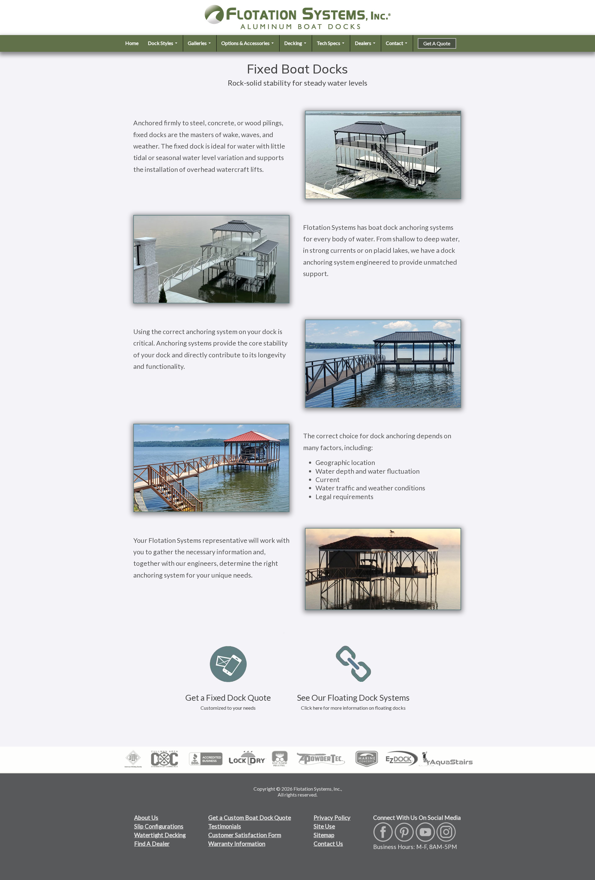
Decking (293, 43)
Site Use (324, 826)
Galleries (198, 43)
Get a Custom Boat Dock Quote (249, 817)
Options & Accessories (246, 43)
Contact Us (328, 843)
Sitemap (324, 835)
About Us (146, 817)
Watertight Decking (160, 835)
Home (132, 43)
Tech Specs (329, 43)
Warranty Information (236, 843)
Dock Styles (161, 43)
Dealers (363, 43)
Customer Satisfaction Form (244, 835)
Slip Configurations (158, 826)
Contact (395, 43)
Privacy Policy (332, 817)
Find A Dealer (152, 843)
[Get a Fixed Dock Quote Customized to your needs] (228, 630)
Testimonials (224, 826)
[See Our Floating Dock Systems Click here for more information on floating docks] (353, 630)
